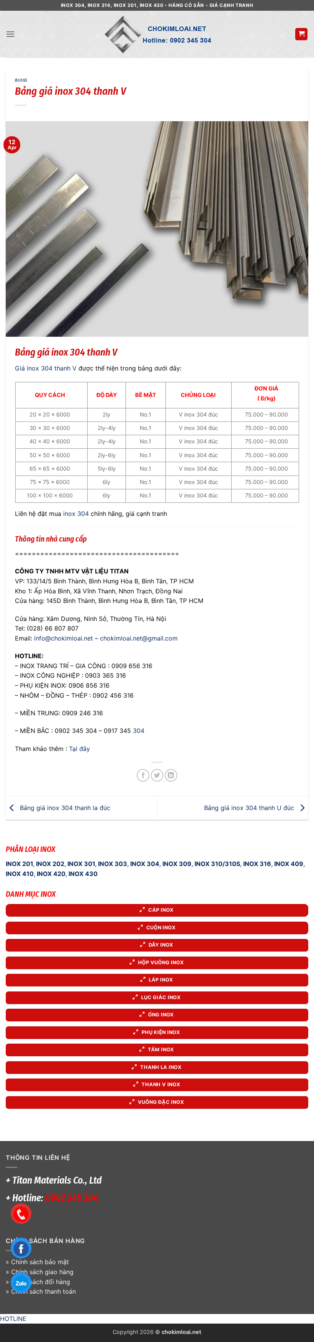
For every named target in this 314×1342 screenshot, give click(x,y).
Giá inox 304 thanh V (46, 368)
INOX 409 (288, 864)
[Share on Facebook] (143, 775)
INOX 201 (19, 864)
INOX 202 (50, 864)
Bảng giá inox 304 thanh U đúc (250, 807)
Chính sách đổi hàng (40, 1282)
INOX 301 (81, 864)
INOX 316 (257, 864)
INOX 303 (112, 864)
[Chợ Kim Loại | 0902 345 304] (157, 34)
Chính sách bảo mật (40, 1262)
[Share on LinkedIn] (171, 775)
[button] (10, 34)
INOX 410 (20, 874)
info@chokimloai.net (63, 638)
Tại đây (79, 749)
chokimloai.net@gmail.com (139, 638)
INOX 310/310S (217, 864)
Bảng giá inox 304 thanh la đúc (64, 807)
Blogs (21, 80)
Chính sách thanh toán (43, 1291)
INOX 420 (51, 874)
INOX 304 (144, 864)
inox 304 (76, 513)
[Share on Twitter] (157, 775)
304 (138, 730)
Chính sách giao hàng (42, 1272)
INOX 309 (176, 864)
